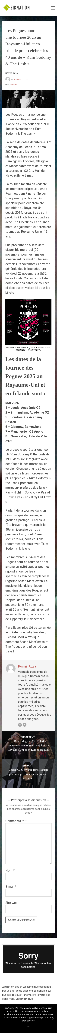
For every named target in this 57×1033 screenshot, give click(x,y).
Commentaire (16, 821)
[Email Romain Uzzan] (20, 725)
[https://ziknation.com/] (24, 725)
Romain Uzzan (21, 79)
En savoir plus (24, 998)
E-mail (10, 886)
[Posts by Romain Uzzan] (8, 79)
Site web (11, 903)
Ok (28, 1026)
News (14, 84)
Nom (10, 870)
